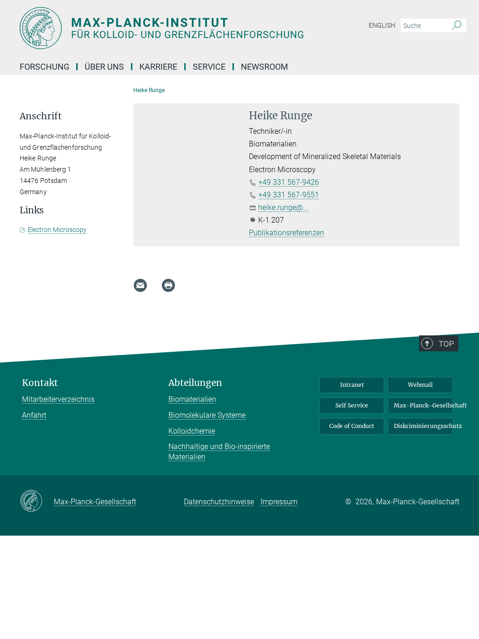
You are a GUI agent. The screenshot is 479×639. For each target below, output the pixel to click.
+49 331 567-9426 (288, 182)
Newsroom (264, 66)
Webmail (420, 384)
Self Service (351, 405)
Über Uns (104, 66)
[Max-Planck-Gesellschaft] (37, 501)
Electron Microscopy (57, 229)
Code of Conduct (351, 425)
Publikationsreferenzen (286, 232)
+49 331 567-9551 (288, 194)
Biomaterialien (192, 399)
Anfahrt (34, 415)
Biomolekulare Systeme (207, 415)
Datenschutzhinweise (219, 501)
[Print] (168, 285)
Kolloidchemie (191, 431)
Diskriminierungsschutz (423, 425)
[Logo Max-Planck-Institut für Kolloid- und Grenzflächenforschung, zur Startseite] (195, 28)
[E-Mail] (140, 285)
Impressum (279, 501)
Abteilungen (195, 383)
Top (446, 344)
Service (209, 66)
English (382, 25)
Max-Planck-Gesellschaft (423, 405)
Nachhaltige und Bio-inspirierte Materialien (219, 451)
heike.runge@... (283, 207)
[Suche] (456, 25)
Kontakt (40, 383)
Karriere (158, 66)
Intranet (352, 384)
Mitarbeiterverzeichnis (58, 399)
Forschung (44, 66)
